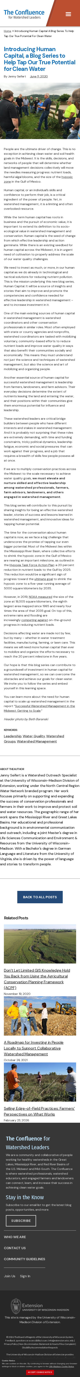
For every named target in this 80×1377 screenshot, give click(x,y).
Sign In (25, 1276)
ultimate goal (43, 579)
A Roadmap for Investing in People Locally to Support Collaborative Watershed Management (33, 1048)
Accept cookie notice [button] (40, 1372)
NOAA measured (40, 597)
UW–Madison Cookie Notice (61, 1366)
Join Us (9, 1276)
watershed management (37, 741)
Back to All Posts (40, 897)
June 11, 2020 (39, 76)
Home (7, 31)
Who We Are (15, 1237)
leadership (12, 736)
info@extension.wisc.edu (61, 1340)
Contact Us (15, 1248)
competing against (34, 620)
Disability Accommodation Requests (40, 1347)
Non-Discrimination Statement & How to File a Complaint (47, 1344)
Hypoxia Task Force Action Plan (32, 565)
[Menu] (68, 14)
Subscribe (21, 1220)
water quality (34, 736)
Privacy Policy (10, 1344)
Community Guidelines (24, 1259)
